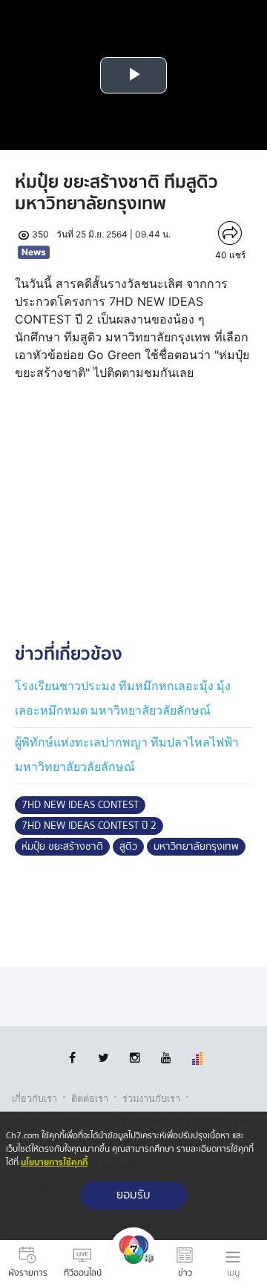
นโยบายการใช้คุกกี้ (54, 1162)
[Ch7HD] (133, 1263)
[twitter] (103, 1058)
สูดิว (128, 846)
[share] (230, 233)
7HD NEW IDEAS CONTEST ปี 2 (89, 825)
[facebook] (72, 1058)
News (34, 251)
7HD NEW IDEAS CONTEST (80, 805)
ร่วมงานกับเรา (151, 1098)
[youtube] (166, 1058)
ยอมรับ (133, 1195)
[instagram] (135, 1058)
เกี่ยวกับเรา (34, 1098)
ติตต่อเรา (89, 1098)
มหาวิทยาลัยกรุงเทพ (196, 846)
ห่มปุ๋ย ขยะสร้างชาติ (62, 846)
